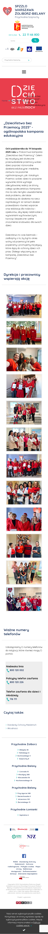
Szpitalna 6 (24, 815)
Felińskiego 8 (24, 753)
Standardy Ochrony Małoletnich (21, 725)
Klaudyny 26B (24, 775)
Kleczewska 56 (24, 777)
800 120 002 (17, 670)
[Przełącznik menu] (24, 72)
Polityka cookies (27, 867)
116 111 (13, 699)
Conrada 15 (24, 772)
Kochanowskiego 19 (24, 780)
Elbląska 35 (24, 750)
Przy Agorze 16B (24, 793)
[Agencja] (24, 902)
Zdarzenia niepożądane (27, 874)
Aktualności (16, 100)
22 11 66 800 (31, 34)
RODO (15, 862)
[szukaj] (35, 40)
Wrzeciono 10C (24, 799)
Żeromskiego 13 (24, 802)
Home (4, 100)
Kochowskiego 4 (24, 756)
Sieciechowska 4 (24, 796)
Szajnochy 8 (24, 759)
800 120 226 (17, 682)
